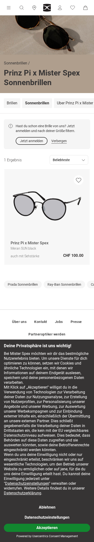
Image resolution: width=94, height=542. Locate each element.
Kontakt (40, 322)
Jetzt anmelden (31, 141)
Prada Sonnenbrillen (23, 284)
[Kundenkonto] (60, 8)
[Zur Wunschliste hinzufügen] (78, 180)
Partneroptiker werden (47, 334)
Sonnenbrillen (15, 63)
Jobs (59, 322)
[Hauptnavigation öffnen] (8, 7)
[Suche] (21, 7)
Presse (76, 322)
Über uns (19, 322)
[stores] (34, 8)
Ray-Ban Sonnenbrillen (64, 284)
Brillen (12, 103)
